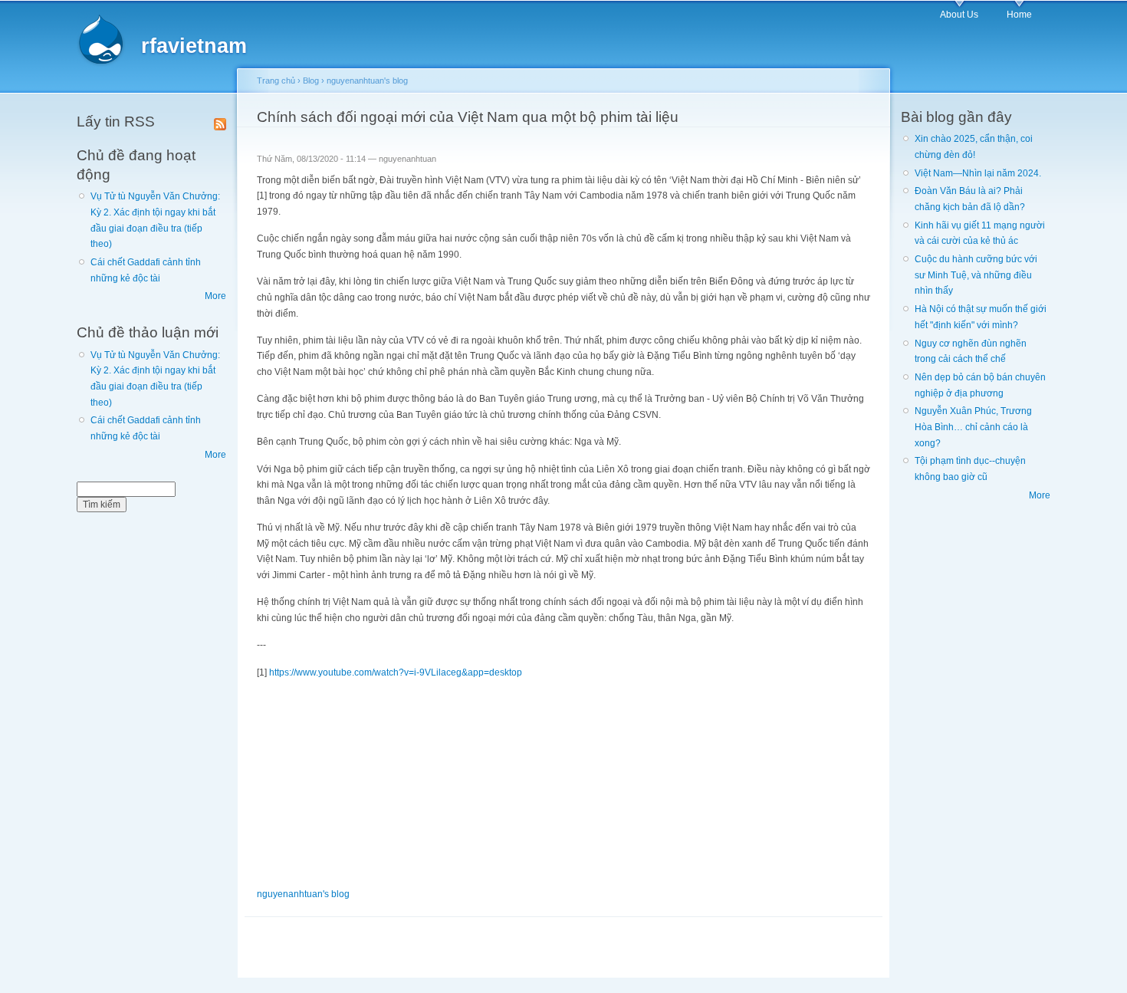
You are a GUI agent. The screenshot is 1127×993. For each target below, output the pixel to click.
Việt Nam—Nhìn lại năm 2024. (978, 173)
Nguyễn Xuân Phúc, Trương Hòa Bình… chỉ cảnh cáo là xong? (973, 427)
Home (1019, 14)
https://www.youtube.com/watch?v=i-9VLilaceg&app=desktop (395, 672)
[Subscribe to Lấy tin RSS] (220, 121)
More (215, 296)
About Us (959, 14)
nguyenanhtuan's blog (367, 80)
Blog (311, 80)
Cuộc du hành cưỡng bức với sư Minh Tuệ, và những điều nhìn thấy (976, 275)
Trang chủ (276, 80)
